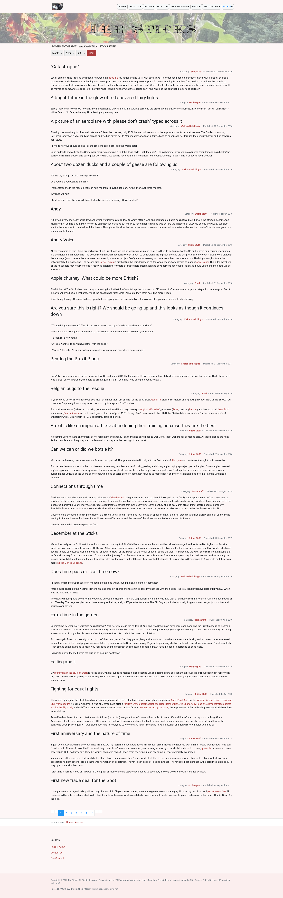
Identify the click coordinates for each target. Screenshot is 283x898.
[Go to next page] (96, 811)
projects (206, 748)
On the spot (195, 102)
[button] (122, 6)
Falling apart (63, 661)
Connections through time (77, 486)
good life (113, 77)
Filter (91, 52)
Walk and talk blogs (190, 126)
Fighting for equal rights (74, 689)
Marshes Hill (117, 497)
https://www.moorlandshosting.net (101, 889)
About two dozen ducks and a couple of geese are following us (114, 164)
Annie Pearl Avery (180, 700)
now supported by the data (153, 707)
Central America (72, 413)
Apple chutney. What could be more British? (95, 278)
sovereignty (202, 262)
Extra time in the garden (75, 614)
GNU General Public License (203, 880)
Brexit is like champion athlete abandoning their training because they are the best (133, 425)
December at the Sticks (74, 533)
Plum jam (177, 460)
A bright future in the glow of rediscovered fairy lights (104, 97)
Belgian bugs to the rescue (77, 388)
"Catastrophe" (65, 66)
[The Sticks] (57, 6)
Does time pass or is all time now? (85, 571)
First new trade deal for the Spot (83, 780)
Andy (56, 209)
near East (223, 409)
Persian (193, 409)
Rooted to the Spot (190, 364)
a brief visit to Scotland (69, 562)
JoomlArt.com (139, 880)
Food (197, 283)
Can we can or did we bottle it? (82, 449)
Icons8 (56, 883)
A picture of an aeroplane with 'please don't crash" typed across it (116, 121)
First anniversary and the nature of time (90, 733)
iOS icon (222, 880)
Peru (175, 409)
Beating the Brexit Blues (75, 359)
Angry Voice (63, 240)
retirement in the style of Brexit (71, 672)
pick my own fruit (217, 791)
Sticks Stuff (196, 71)
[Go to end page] (100, 811)
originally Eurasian (150, 409)
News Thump (107, 262)
